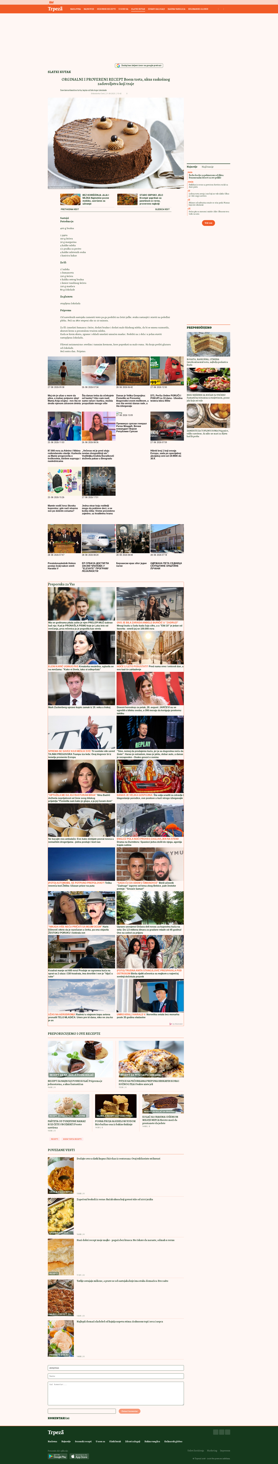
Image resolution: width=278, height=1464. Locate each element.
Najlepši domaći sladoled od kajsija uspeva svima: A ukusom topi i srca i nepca (120, 1321)
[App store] (79, 1456)
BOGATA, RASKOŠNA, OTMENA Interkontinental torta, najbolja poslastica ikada (207, 362)
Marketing (212, 1450)
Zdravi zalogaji (156, 9)
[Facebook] (215, 1432)
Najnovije (89, 9)
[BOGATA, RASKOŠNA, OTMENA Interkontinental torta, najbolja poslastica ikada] (208, 344)
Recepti (54, 1139)
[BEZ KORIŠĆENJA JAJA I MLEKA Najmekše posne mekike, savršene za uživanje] (70, 200)
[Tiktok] (227, 1432)
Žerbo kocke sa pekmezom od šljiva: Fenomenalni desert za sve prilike (206, 176)
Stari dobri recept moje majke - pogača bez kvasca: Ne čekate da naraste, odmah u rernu (125, 1240)
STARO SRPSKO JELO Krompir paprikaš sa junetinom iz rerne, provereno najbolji (151, 199)
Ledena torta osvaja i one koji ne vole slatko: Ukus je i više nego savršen (209, 194)
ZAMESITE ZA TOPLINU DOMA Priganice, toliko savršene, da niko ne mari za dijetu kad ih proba (208, 433)
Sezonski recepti (106, 9)
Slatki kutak (138, 9)
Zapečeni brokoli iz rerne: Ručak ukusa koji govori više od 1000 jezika (115, 1199)
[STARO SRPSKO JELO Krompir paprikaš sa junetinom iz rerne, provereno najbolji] (127, 200)
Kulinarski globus (198, 9)
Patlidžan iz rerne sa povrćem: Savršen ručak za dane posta (208, 185)
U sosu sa (123, 9)
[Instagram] (221, 1432)
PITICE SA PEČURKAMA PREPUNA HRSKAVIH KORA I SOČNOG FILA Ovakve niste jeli (149, 1082)
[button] (131, 93)
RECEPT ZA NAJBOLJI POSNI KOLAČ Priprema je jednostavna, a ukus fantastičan (75, 1082)
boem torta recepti (72, 1139)
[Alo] (51, 2)
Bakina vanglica (176, 9)
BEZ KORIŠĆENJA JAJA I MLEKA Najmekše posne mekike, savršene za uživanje (96, 199)
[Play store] (57, 1456)
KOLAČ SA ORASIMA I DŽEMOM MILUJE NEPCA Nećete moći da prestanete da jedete (160, 1120)
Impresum (225, 1450)
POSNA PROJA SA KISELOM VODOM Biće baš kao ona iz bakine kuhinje (115, 1122)
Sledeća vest (162, 209)
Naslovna (75, 9)
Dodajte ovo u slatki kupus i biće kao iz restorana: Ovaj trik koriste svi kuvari (118, 1158)
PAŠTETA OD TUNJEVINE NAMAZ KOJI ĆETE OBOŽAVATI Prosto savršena (67, 1124)
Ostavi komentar (129, 1411)
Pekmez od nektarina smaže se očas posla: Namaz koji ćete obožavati (209, 203)
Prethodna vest (70, 209)
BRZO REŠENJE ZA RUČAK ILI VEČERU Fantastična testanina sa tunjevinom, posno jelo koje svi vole (208, 397)
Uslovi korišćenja (196, 1450)
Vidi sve (208, 223)
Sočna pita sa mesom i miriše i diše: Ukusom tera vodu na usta (209, 212)
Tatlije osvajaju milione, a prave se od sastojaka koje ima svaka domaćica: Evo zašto (122, 1281)
